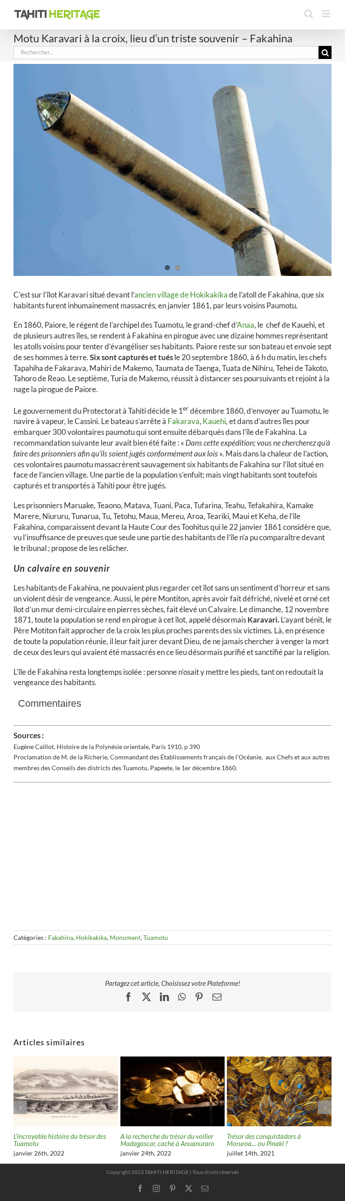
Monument (125, 937)
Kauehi (214, 421)
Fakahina (60, 937)
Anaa (245, 325)
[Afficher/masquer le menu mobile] (327, 13)
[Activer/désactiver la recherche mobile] (308, 13)
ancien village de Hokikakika (181, 294)
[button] (20, 1107)
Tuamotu (155, 937)
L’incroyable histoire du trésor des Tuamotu (59, 1140)
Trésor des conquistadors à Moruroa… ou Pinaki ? (264, 1140)
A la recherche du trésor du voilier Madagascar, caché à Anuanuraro (167, 1140)
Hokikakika (91, 937)
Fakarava (183, 421)
